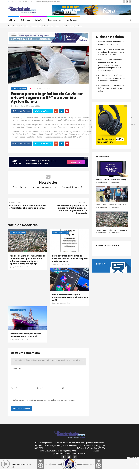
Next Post (82, 203)
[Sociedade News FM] (22, 10)
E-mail (40, 388)
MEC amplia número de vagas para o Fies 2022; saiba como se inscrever (27, 206)
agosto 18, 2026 (60, 303)
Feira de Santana (18, 26)
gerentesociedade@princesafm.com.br (47, 1)
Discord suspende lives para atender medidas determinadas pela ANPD (70, 297)
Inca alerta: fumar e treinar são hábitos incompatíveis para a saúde (111, 88)
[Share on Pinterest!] (67, 111)
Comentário (16, 368)
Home (14, 20)
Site (63, 388)
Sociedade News (19, 106)
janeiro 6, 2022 (34, 106)
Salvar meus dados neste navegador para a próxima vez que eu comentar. (44, 400)
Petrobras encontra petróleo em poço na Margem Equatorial (25, 335)
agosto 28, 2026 (17, 267)
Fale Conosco (71, 20)
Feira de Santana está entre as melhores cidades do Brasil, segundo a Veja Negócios (70, 258)
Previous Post (16, 203)
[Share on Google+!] (56, 111)
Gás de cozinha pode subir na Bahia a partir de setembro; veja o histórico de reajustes (111, 78)
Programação (54, 20)
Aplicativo (39, 20)
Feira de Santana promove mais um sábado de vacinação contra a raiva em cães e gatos (111, 52)
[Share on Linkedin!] (61, 111)
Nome (14, 388)
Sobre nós (25, 20)
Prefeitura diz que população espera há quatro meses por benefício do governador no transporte (72, 209)
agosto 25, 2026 (60, 264)
